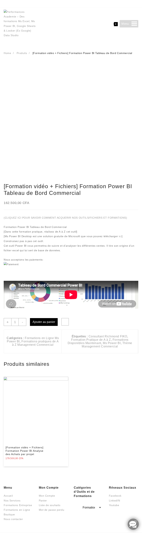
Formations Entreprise (18, 505)
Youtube (114, 505)
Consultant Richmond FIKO (108, 336)
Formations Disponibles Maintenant (98, 341)
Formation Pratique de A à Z (91, 339)
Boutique (9, 514)
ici (120, 236)
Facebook (115, 495)
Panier (43, 500)
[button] (125, 23)
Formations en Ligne (17, 509)
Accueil (8, 495)
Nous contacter (13, 519)
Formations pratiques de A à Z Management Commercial (35, 343)
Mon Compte (47, 495)
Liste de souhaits (49, 505)
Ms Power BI (112, 343)
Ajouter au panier (44, 321)
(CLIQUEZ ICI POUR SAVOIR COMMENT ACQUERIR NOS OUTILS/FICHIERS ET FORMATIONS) (65, 217)
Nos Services (12, 500)
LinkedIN (114, 500)
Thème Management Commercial (107, 344)
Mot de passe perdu (51, 509)
